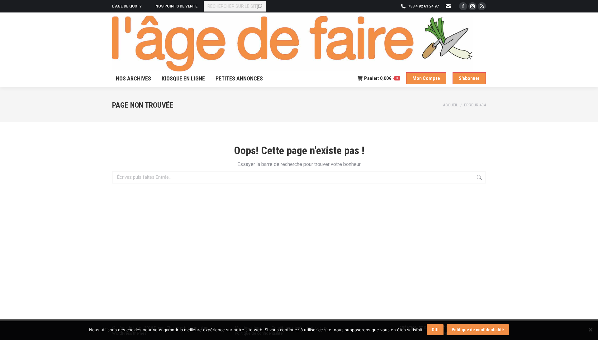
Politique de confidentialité (478, 329)
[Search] (259, 6)
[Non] (590, 330)
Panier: (381, 78)
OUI (435, 329)
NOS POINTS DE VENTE (176, 6)
